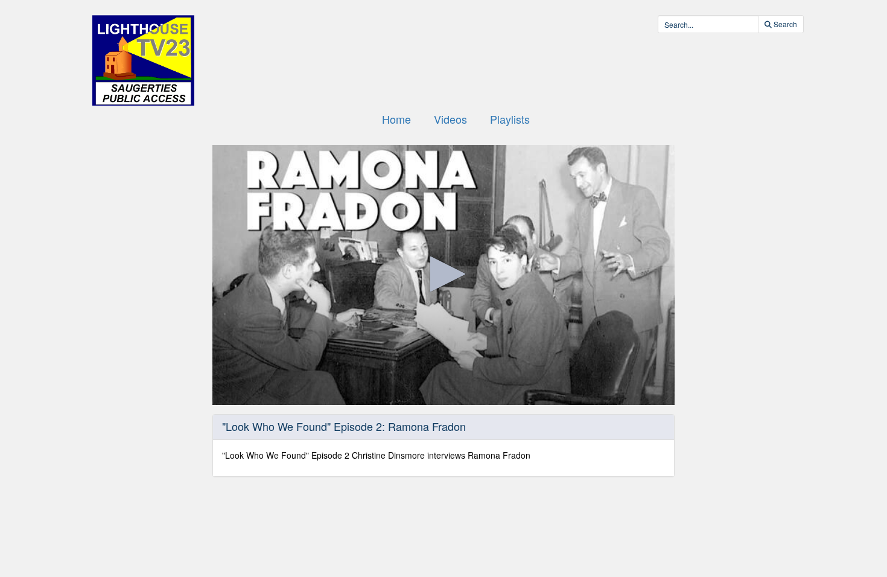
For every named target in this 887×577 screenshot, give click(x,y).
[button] (443, 274)
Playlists (510, 119)
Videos (450, 119)
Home (396, 119)
